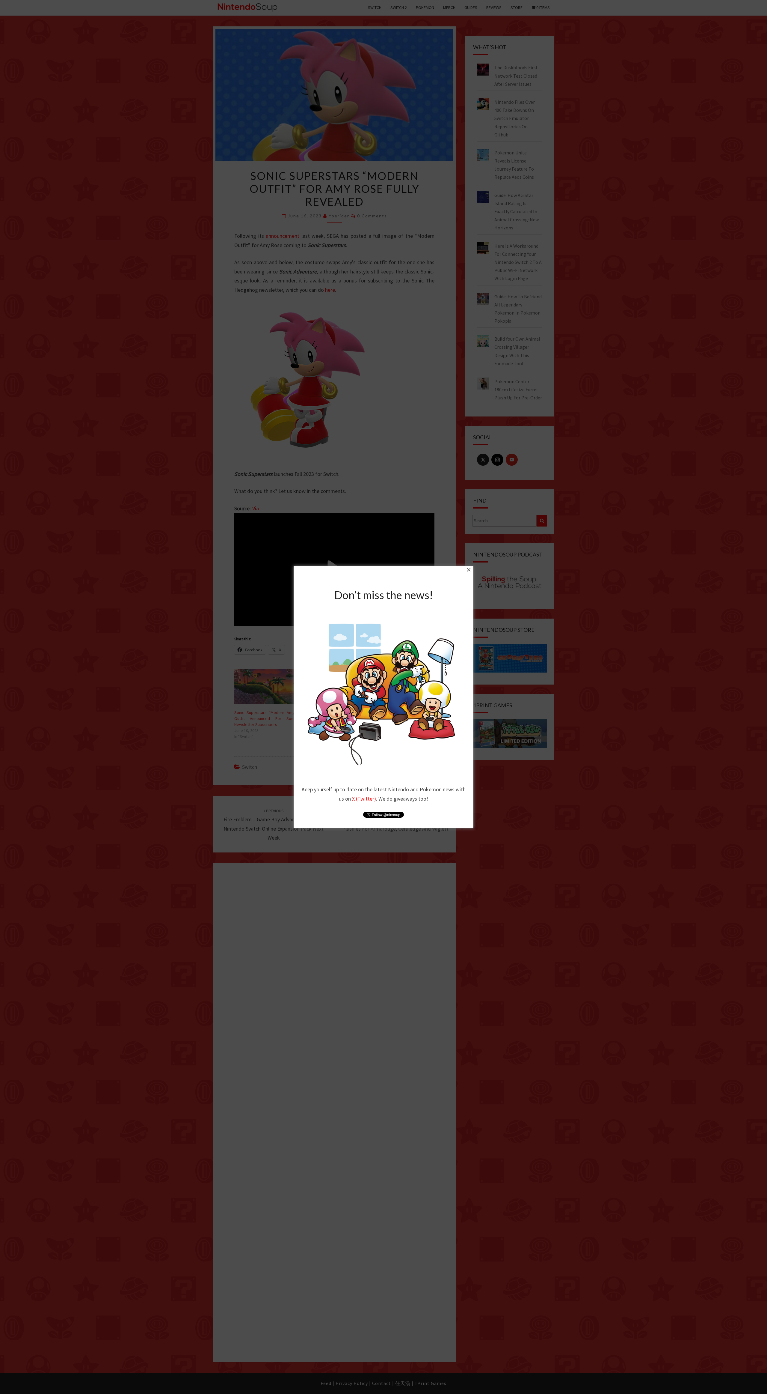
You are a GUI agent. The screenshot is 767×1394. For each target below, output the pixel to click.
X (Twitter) (364, 798)
